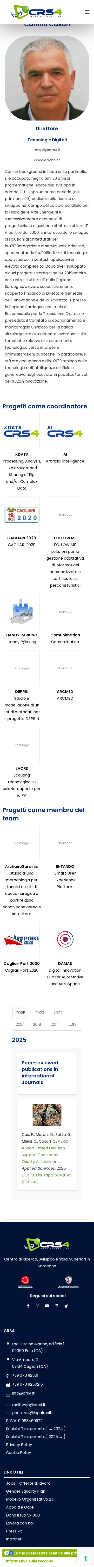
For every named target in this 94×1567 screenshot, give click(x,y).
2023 (39, 1013)
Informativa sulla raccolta (29, 1561)
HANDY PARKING (21, 635)
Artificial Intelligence (65, 461)
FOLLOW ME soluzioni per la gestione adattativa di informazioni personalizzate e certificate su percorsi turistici (65, 565)
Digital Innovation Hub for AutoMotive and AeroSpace (65, 977)
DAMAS (65, 963)
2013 (72, 1024)
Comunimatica (65, 635)
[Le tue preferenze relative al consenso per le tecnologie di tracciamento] (85, 1558)
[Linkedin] (56, 1306)
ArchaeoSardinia (21, 866)
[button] (87, 12)
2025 (20, 1013)
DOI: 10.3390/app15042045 (47, 1175)
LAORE (22, 768)
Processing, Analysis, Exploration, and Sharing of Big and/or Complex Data (22, 474)
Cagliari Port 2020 (22, 963)
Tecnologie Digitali (47, 140)
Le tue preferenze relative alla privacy (49, 1553)
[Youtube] (47, 1306)
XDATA (21, 454)
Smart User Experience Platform (65, 880)
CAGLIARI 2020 (21, 538)
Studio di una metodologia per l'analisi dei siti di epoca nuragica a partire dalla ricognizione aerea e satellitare (22, 893)
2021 (20, 1024)
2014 (55, 1024)
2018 (37, 1024)
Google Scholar (47, 160)
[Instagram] (37, 1306)
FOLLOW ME (65, 538)
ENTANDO (65, 866)
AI (65, 454)
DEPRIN (21, 691)
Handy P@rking (21, 642)
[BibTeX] (30, 1182)
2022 (58, 1013)
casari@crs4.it (47, 150)
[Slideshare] (66, 1306)
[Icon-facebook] (28, 1306)
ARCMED (65, 691)
